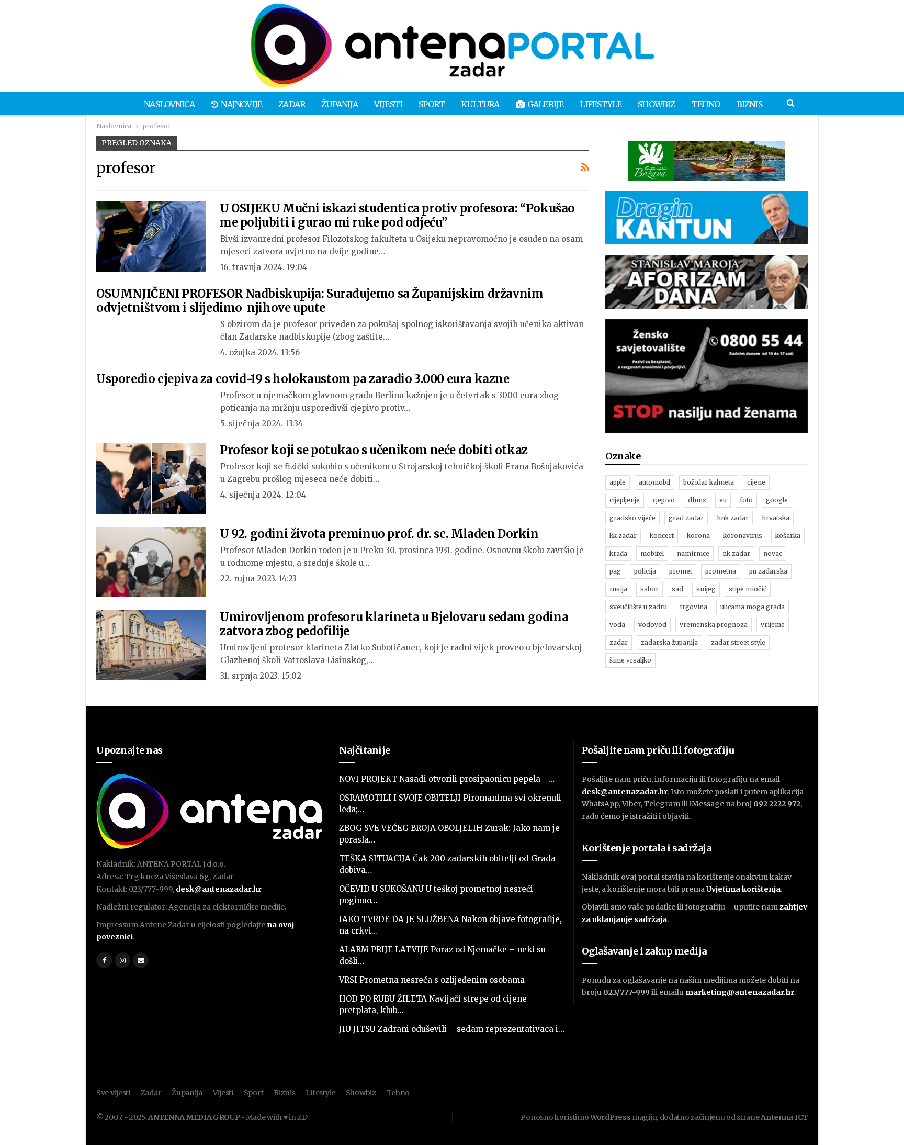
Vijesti (388, 104)
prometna (720, 571)
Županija (339, 104)
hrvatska (775, 518)
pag (615, 571)
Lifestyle (601, 104)
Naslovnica (169, 104)
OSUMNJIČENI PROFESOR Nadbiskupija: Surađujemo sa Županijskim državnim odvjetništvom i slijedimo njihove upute (319, 300)
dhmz (697, 500)
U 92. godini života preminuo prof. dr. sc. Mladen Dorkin (379, 533)
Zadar (291, 104)
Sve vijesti (113, 1092)
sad (677, 589)
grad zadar (686, 518)
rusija (618, 589)
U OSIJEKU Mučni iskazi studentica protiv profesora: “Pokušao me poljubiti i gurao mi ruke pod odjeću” (397, 215)
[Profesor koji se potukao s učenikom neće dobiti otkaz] (151, 478)
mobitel (652, 553)
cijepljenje (624, 500)
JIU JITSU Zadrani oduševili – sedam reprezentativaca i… (451, 1029)
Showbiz (656, 104)
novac (772, 553)
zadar (618, 642)
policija (645, 571)
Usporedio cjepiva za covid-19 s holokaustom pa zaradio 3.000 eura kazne (303, 379)
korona (698, 536)
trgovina (693, 607)
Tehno (706, 104)
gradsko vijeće (632, 518)
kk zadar (623, 536)
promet (680, 571)
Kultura (480, 104)
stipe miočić (747, 589)
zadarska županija (669, 642)
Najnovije (241, 104)
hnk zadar (733, 518)
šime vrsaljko (630, 660)
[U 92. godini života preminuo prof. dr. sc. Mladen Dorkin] (151, 562)
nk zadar (736, 553)
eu (723, 500)
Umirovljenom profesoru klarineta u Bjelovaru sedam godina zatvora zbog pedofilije (394, 624)
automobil (654, 482)
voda (617, 624)
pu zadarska (768, 571)
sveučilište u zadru (638, 607)
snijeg (706, 589)
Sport (432, 104)
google (777, 500)
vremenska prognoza (714, 624)
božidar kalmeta (708, 482)
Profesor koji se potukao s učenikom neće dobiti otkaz (374, 450)
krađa (618, 553)
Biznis (749, 104)
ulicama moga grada (752, 607)
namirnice (693, 553)
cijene (756, 482)
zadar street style (738, 642)
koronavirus (742, 536)
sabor (649, 589)
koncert (662, 536)
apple (617, 482)
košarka (787, 536)
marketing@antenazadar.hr (739, 992)
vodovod (652, 624)
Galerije (545, 104)
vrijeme (773, 624)
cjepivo (664, 500)
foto (746, 500)
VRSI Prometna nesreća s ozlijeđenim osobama (432, 980)
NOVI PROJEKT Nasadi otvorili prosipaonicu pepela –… (447, 779)
